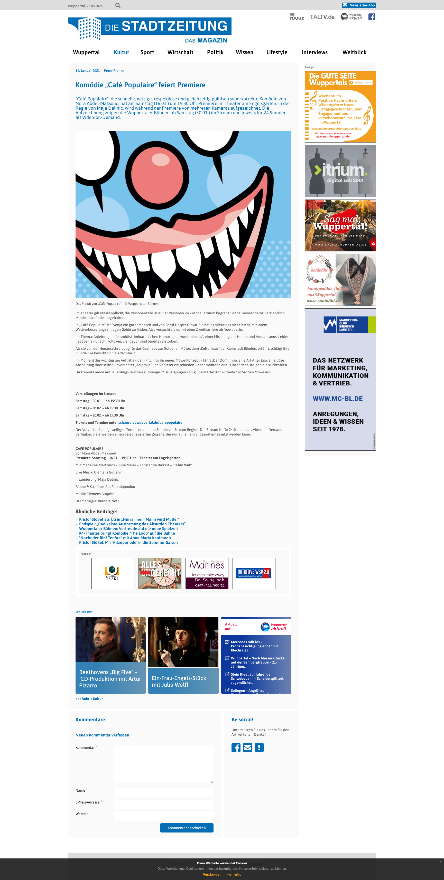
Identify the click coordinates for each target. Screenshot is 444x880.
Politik (215, 52)
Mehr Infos (234, 874)
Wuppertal (86, 52)
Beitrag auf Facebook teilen (236, 747)
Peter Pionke (114, 71)
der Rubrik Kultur (89, 699)
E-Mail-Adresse (89, 802)
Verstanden (212, 874)
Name (82, 790)
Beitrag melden (259, 747)
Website (82, 814)
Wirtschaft (180, 52)
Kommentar (86, 747)
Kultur (121, 52)
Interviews (315, 52)
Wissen (244, 52)
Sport (147, 52)
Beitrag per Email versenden (247, 747)
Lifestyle (277, 52)
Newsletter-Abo (362, 5)
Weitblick (354, 52)
